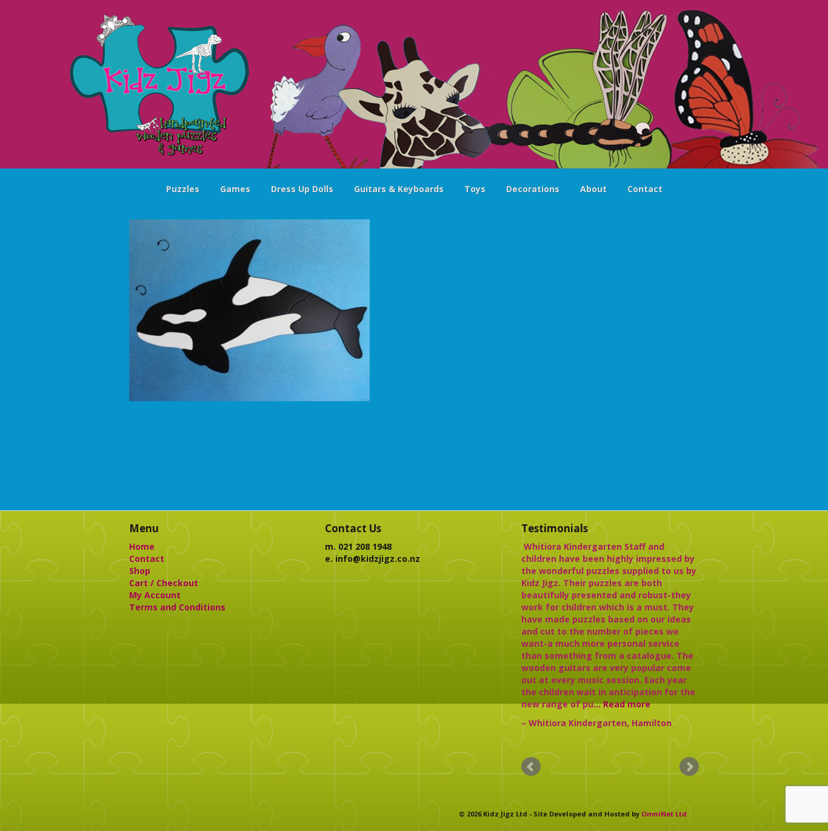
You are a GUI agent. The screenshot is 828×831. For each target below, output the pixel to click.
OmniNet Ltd (664, 813)
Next (689, 766)
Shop (139, 570)
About (593, 189)
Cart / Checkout (163, 583)
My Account (155, 595)
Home (142, 546)
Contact (645, 189)
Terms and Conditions (177, 607)
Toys (475, 189)
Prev (531, 766)
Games (235, 189)
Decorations (532, 189)
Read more (626, 704)
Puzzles (182, 189)
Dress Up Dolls (302, 189)
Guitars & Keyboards (399, 189)
